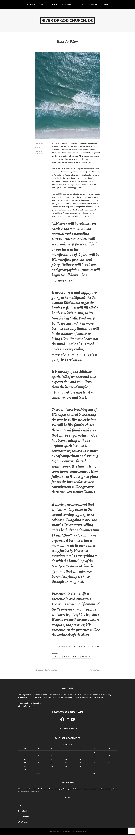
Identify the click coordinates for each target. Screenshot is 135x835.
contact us (35, 792)
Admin (39, 147)
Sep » (95, 773)
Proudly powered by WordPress (58, 831)
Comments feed (24, 816)
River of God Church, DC (67, 20)
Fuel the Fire (94, 670)
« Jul (38, 773)
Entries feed (22, 811)
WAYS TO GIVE (93, 4)
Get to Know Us (29, 4)
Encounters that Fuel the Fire (46, 670)
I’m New (43, 4)
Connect (79, 4)
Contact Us (107, 4)
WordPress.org (23, 822)
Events (54, 4)
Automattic (82, 831)
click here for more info (26, 706)
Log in (20, 805)
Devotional (66, 4)
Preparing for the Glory (62, 646)
